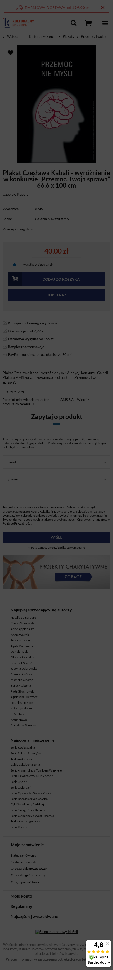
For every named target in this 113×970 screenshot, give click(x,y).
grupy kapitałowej (69, 153)
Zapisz (56, 123)
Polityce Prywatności (33, 201)
